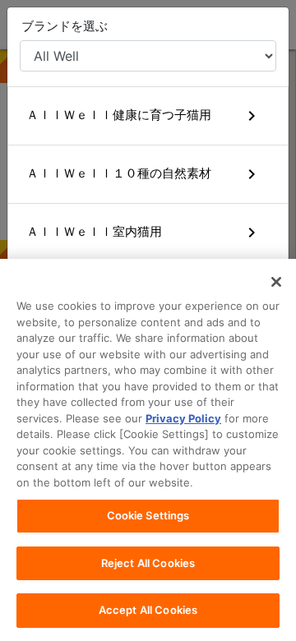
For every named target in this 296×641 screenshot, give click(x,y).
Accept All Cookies (148, 609)
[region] (148, 450)
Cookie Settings (148, 515)
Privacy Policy (183, 418)
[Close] (276, 282)
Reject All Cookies (148, 563)
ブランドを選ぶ (64, 26)
